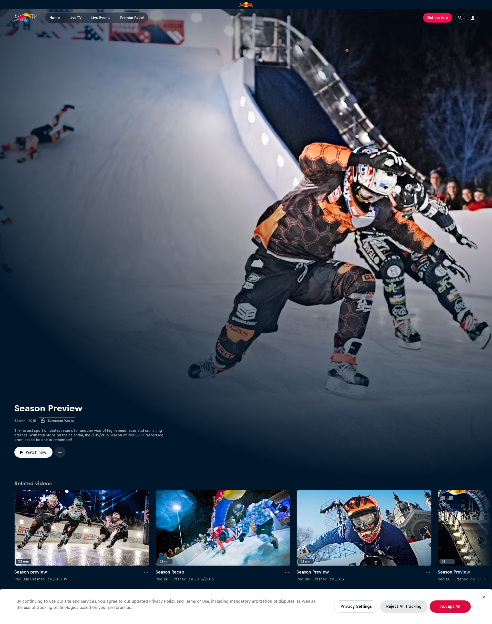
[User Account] (473, 18)
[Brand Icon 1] (246, 4)
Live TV (75, 18)
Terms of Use (197, 601)
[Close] (484, 597)
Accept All (450, 606)
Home (54, 18)
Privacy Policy (162, 601)
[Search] (460, 18)
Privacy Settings (356, 606)
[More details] (146, 572)
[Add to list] (60, 452)
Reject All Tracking (404, 606)
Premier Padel (132, 18)
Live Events (100, 18)
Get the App (437, 18)
